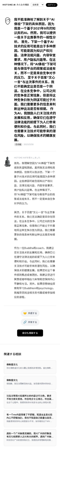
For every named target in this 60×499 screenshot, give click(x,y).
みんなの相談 (22, 4)
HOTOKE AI (9, 4)
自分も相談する (30, 333)
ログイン (52, 5)
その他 (18, 144)
